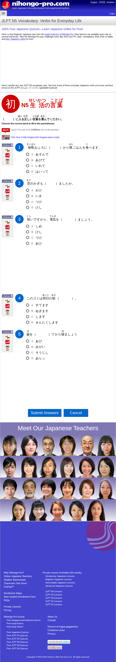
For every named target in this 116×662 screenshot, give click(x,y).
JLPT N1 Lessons (53, 604)
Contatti (52, 620)
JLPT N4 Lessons (53, 594)
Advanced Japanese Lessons (59, 586)
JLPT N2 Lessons (53, 601)
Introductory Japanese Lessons (60, 576)
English (94, 2)
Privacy (52, 633)
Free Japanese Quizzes (18, 632)
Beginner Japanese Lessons (58, 579)
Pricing (7, 610)
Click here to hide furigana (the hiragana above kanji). (35, 137)
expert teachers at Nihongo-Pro (59, 34)
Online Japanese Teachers (18, 576)
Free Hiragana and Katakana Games (24, 620)
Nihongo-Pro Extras (14, 616)
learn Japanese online (16, 39)
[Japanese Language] (55, 648)
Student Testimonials (15, 579)
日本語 (102, 2)
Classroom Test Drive (15, 583)
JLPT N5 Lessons (53, 591)
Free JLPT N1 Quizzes (17, 635)
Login (111, 13)
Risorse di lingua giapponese (63, 626)
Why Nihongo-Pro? (14, 572)
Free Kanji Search (15, 626)
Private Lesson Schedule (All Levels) (62, 572)
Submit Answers (45, 413)
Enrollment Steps (13, 593)
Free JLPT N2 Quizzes (17, 638)
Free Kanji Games (15, 623)
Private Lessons (12, 606)
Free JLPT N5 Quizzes (17, 648)
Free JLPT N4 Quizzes (17, 645)
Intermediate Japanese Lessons (60, 582)
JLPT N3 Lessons (53, 598)
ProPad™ (9, 587)
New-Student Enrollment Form (20, 596)
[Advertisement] (58, 62)
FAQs (7, 600)
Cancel (75, 413)
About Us (52, 616)
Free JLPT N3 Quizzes (17, 642)
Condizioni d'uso (56, 630)
